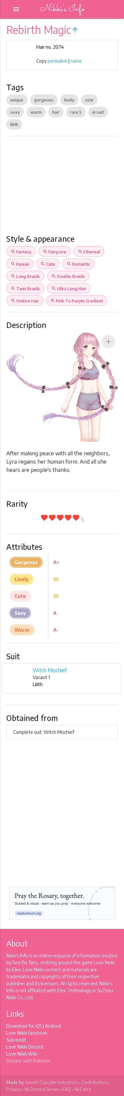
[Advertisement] (62, 188)
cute (89, 99)
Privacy (13, 1089)
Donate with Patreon (28, 1061)
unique (16, 99)
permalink (57, 61)
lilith (14, 124)
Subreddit (16, 1040)
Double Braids (68, 276)
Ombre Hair (25, 300)
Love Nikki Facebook (26, 1033)
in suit (98, 112)
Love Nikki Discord (24, 1047)
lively (69, 99)
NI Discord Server (41, 1089)
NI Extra (83, 1089)
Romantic (78, 264)
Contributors (94, 1082)
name (76, 61)
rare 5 (76, 112)
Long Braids (25, 276)
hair (56, 112)
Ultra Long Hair (68, 288)
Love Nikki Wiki (21, 1054)
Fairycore (54, 251)
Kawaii (20, 264)
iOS (38, 1026)
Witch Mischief (50, 670)
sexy (15, 112)
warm (36, 112)
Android (53, 1026)
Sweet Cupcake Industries (51, 1082)
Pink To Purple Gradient (76, 300)
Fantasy (21, 251)
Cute (47, 264)
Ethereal (89, 251)
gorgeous (44, 99)
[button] (108, 341)
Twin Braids (25, 288)
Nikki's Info (62, 9)
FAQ (67, 1089)
